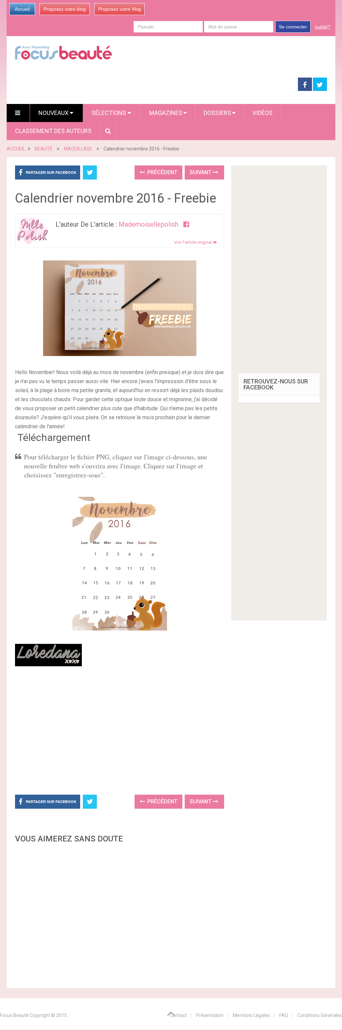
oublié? (322, 26)
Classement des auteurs (53, 130)
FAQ (283, 1015)
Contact (178, 1015)
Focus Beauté (14, 1015)
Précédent (161, 172)
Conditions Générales (319, 1015)
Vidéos (262, 112)
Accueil (22, 9)
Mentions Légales (251, 1015)
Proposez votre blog (64, 9)
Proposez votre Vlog (119, 9)
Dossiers (217, 112)
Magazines (165, 112)
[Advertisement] (140, 732)
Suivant (201, 172)
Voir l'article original (193, 242)
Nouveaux (54, 112)
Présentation (209, 1015)
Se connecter (293, 26)
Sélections (110, 112)
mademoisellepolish (148, 224)
